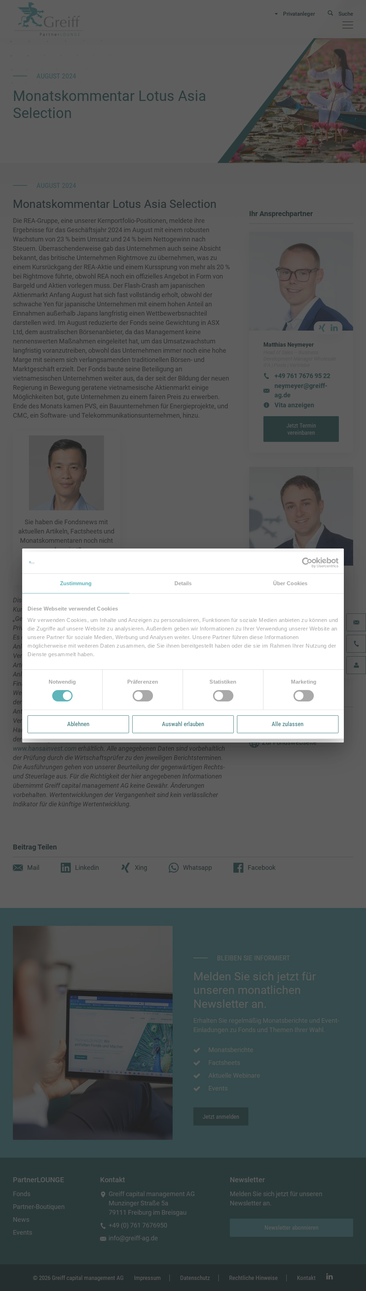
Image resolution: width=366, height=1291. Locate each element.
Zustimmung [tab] (76, 583)
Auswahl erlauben (183, 724)
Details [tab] (183, 583)
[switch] (143, 695)
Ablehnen (78, 724)
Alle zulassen (287, 724)
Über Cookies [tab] (290, 583)
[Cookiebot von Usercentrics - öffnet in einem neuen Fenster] (307, 562)
